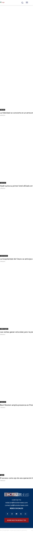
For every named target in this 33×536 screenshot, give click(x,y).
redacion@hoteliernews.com (16, 502)
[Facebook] (7, 514)
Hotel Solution (4, 255)
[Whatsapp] (25, 514)
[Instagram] (12, 514)
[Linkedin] (21, 514)
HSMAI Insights (4, 329)
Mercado (3, 109)
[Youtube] (16, 514)
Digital (2, 475)
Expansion (3, 182)
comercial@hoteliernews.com (16, 505)
